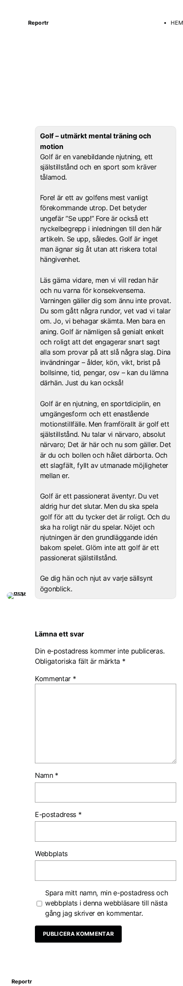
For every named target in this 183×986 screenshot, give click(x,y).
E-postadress (58, 814)
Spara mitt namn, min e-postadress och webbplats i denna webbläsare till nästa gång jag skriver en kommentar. (106, 903)
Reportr (38, 23)
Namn (46, 775)
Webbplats (51, 853)
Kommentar (55, 678)
